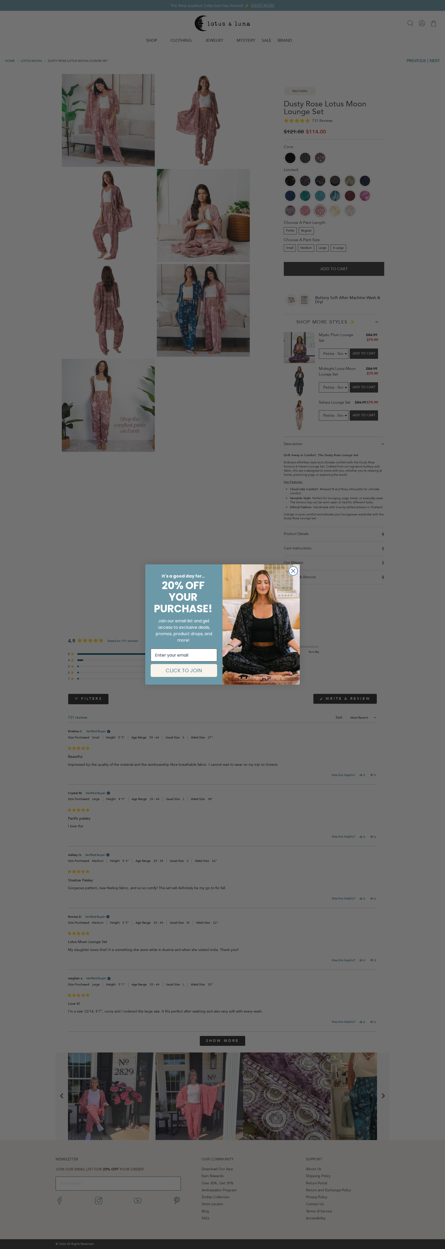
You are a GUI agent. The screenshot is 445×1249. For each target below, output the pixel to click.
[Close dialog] (293, 570)
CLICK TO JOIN (184, 670)
